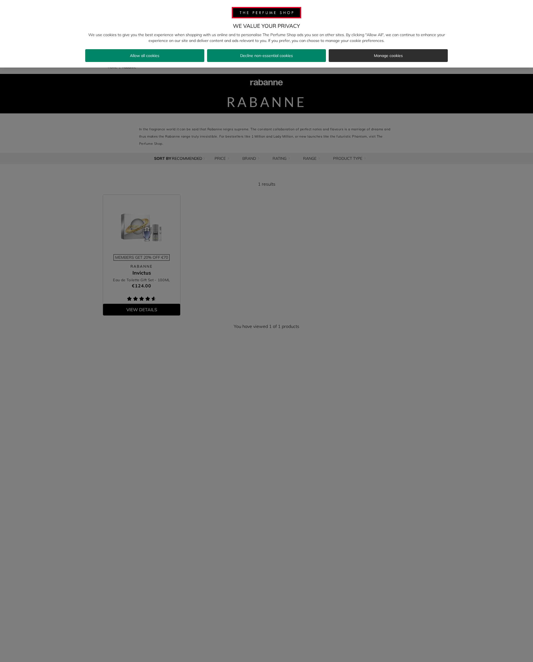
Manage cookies (388, 55)
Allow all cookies (144, 55)
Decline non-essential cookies (266, 55)
